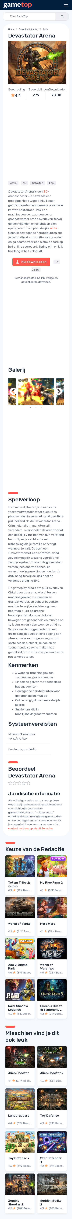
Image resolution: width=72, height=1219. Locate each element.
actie (53, 228)
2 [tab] (36, 408)
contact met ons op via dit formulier (30, 828)
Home (11, 29)
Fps (51, 183)
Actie (45, 29)
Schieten (37, 183)
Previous (13, 391)
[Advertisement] (36, 139)
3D (24, 183)
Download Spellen (28, 29)
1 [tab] (31, 408)
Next (58, 391)
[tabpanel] (36, 391)
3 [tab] (41, 408)
